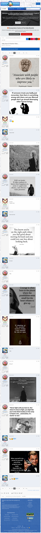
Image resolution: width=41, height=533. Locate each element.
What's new (12, 8)
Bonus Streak (7, 514)
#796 (38, 375)
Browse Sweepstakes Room (14, 34)
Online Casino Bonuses (14, 516)
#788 (38, 211)
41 (16, 52)
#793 (38, 316)
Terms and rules (18, 527)
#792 (38, 284)
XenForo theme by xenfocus (29, 531)
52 (23, 52)
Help (27, 527)
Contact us (13, 527)
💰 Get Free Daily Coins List (26, 34)
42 (19, 52)
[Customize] (23, 526)
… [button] (7, 52)
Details (36, 530)
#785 (38, 142)
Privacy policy (23, 527)
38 (9, 52)
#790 (38, 258)
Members (19, 8)
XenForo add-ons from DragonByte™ (17, 530)
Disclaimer (30, 502)
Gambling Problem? (30, 505)
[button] (7, 8)
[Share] (36, 55)
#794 (38, 348)
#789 (38, 224)
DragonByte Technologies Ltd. (30, 530)
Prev (3, 52)
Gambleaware (30, 504)
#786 (38, 174)
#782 (38, 90)
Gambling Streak (6, 518)
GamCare (30, 503)
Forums (4, 8)
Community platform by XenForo (20, 529)
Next (26, 52)
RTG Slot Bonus (15, 518)
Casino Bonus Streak (7, 516)
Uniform (20, 526)
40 (14, 52)
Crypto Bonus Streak (15, 514)
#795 (38, 361)
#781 (38, 55)
